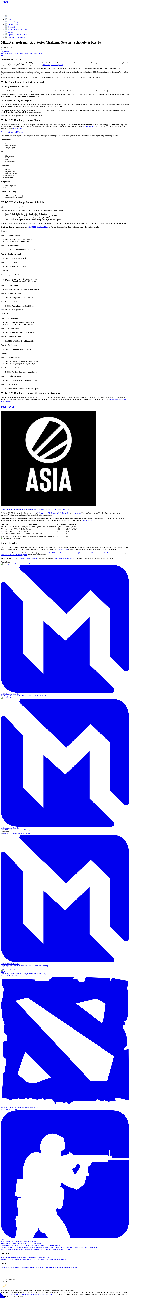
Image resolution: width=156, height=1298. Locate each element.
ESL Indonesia (53, 513)
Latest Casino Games (90, 1247)
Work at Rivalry (61, 1259)
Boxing (38, 1243)
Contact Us (35, 1259)
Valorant (37, 1245)
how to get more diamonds (82, 553)
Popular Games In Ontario (63, 1247)
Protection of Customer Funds (67, 1267)
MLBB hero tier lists (56, 553)
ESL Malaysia (42, 513)
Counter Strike (29, 1245)
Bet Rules (53, 1267)
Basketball (26, 1243)
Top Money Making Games (44, 1247)
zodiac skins (68, 553)
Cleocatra (61, 1249)
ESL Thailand (63, 513)
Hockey (33, 1243)
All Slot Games (77, 1247)
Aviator (67, 1249)
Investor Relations (26, 1257)
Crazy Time (47, 1249)
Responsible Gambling (42, 1267)
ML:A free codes (97, 553)
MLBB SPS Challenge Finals (38, 227)
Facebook (35, 558)
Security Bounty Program (47, 1259)
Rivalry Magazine (39, 1257)
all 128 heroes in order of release (114, 553)
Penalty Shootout (37, 1249)
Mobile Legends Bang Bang (50, 1245)
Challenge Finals (62, 549)
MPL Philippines (88, 126)
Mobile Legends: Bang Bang (53, 65)
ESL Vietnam (76, 513)
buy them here (87, 520)
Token (47, 1257)
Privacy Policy (29, 1267)
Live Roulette (30, 1247)
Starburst (55, 1249)
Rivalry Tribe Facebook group (63, 558)
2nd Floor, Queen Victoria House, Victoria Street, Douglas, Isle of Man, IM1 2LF (29, 1294)
